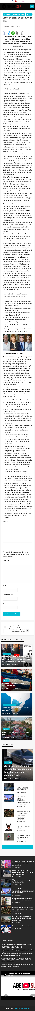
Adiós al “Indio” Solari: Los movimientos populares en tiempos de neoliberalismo (23, 800)
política (29, 14)
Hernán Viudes (9, 26)
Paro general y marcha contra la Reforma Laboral (23, 837)
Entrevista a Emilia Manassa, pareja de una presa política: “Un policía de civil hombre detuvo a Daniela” (16, 659)
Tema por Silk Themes (22, 1008)
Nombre (5, 586)
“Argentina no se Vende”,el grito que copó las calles (22, 787)
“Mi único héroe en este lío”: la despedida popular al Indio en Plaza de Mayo (21, 918)
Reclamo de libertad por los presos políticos (15, 733)
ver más (17, 847)
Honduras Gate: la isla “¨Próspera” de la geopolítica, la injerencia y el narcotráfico (23, 815)
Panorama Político (18, 14)
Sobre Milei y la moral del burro (23, 827)
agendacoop (5, 737)
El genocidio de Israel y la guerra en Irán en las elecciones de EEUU (22, 899)
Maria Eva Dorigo (9, 778)
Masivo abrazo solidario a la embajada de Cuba (13, 685)
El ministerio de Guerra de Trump (22, 926)
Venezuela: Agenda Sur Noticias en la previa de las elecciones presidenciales (23, 863)
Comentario (6, 560)
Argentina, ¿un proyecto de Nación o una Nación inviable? (16, 709)
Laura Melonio (6, 688)
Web (4, 603)
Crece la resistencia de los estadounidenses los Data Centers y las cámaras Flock (17, 770)
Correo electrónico (8, 594)
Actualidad (7, 14)
